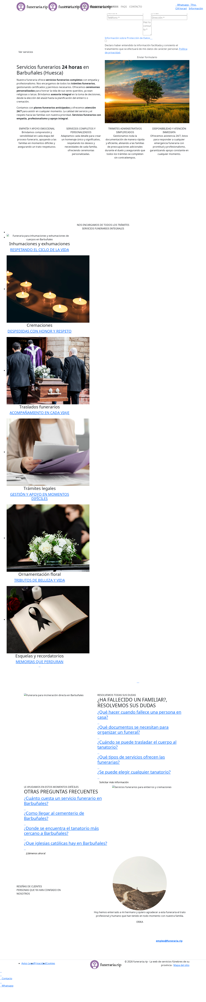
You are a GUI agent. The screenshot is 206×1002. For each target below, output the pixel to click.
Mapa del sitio (181, 965)
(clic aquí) (125, 937)
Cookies (50, 963)
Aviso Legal (27, 963)
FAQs (124, 6)
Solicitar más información (114, 782)
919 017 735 (81, 941)
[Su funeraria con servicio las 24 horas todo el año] (105, 964)
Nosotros (80, 6)
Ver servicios (26, 52)
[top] (1, 971)
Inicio (67, 6)
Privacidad (40, 963)
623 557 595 (81, 955)
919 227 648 (81, 948)
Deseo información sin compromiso (166, 926)
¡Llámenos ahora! (36, 853)
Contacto (135, 6)
